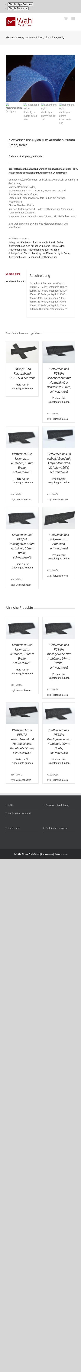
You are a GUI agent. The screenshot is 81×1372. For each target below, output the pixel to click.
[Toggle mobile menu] (73, 19)
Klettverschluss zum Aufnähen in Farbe (42, 242)
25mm (49, 253)
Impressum (14, 828)
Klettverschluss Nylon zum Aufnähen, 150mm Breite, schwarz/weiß (22, 654)
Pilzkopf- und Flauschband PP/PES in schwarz (22, 373)
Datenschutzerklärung (57, 805)
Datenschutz (60, 854)
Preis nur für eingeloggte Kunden (25, 156)
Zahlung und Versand (19, 813)
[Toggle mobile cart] (66, 19)
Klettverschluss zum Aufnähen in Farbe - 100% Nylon (36, 246)
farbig (57, 253)
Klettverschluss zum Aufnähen (44, 249)
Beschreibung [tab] (13, 273)
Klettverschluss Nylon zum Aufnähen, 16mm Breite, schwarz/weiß (22, 463)
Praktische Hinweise (57, 828)
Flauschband (30, 253)
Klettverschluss (49, 257)
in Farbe (65, 253)
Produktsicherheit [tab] (15, 281)
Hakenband (34, 257)
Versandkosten (60, 419)
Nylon (42, 253)
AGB (10, 805)
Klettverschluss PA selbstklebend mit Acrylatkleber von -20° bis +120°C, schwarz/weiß (59, 463)
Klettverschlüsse (17, 249)
